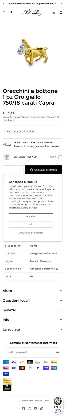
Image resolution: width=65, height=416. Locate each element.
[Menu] (4, 12)
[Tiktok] (41, 408)
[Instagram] (30, 408)
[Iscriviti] (57, 352)
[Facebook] (24, 408)
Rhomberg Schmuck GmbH (36, 400)
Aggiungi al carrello (45, 169)
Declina (30, 224)
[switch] (58, 411)
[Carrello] (61, 12)
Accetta (30, 216)
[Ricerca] (11, 12)
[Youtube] (36, 408)
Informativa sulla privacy (23, 207)
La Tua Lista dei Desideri (21, 131)
